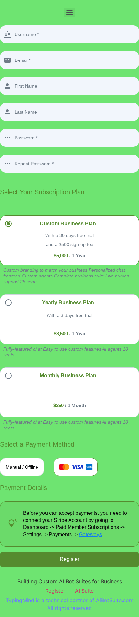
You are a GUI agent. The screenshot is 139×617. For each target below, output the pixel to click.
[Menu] (69, 12)
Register (55, 591)
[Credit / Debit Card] (76, 467)
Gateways (90, 534)
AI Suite (84, 591)
